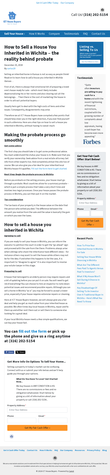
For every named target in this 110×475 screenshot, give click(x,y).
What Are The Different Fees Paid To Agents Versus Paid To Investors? (90, 268)
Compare (54, 34)
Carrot (71, 471)
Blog (104, 450)
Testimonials (71, 34)
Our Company (67, 2)
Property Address (16, 405)
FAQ (85, 34)
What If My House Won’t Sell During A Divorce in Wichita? (88, 280)
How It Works (37, 34)
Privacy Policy (93, 450)
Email (42, 416)
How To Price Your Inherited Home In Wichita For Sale (90, 249)
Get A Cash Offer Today (47, 2)
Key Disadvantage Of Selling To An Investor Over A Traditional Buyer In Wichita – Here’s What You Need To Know (90, 294)
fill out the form (33, 331)
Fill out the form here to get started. (49, 168)
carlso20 (11, 68)
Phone (10, 416)
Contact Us (98, 34)
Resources (80, 450)
